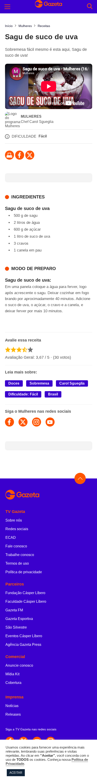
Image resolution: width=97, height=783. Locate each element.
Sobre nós (13, 520)
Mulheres (31, 116)
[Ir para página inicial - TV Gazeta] (48, 6)
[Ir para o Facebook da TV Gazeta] (19, 155)
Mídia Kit (12, 674)
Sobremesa (39, 383)
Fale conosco (16, 546)
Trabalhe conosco (19, 555)
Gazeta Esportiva (19, 619)
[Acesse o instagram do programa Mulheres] (36, 422)
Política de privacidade (23, 572)
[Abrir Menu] (7, 7)
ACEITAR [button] (15, 772)
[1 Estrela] (8, 349)
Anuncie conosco (19, 665)
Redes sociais (16, 529)
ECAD (10, 537)
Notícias (11, 706)
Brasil (53, 394)
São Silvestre (16, 627)
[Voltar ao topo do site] (80, 478)
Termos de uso (17, 563)
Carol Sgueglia (72, 383)
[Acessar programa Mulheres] (12, 120)
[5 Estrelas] (30, 349)
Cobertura (13, 683)
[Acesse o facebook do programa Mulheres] (9, 422)
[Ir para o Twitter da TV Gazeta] (29, 155)
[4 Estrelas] (25, 349)
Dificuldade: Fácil (23, 394)
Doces (13, 383)
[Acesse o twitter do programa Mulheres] (23, 422)
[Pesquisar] (89, 6)
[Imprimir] (9, 155)
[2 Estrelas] (13, 349)
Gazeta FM (14, 610)
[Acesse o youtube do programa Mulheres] (50, 422)
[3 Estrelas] (19, 349)
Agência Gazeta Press (23, 644)
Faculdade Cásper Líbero (25, 601)
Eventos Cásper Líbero (23, 636)
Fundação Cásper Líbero (25, 593)
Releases (13, 714)
